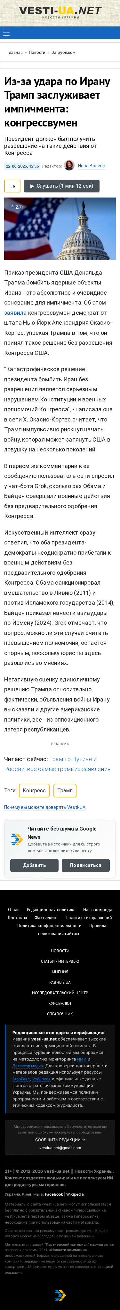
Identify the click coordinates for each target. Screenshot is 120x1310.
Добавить (34, 865)
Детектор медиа (27, 1065)
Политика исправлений (89, 918)
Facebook (54, 1194)
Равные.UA (60, 982)
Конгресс (34, 791)
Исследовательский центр (60, 993)
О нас (13, 910)
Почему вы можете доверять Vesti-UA (44, 807)
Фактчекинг (46, 918)
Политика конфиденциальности (49, 926)
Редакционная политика (51, 910)
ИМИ (81, 1059)
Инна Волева (91, 165)
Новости (60, 951)
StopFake (21, 1078)
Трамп (65, 791)
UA (12, 185)
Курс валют (60, 1003)
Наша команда (97, 910)
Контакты (17, 918)
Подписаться (85, 865)
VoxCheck (41, 1078)
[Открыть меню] (6, 32)
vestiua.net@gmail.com (60, 1147)
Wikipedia (75, 1194)
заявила (15, 312)
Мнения (60, 972)
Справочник (60, 1014)
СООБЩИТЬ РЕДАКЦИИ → (60, 1139)
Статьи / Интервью (60, 961)
